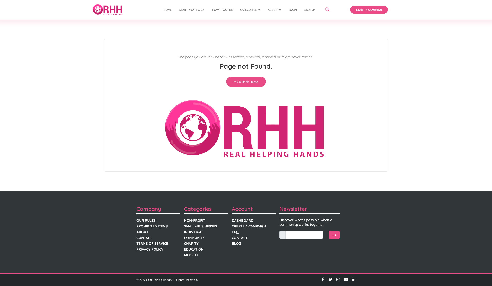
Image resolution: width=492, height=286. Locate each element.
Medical (191, 255)
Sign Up (309, 10)
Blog (236, 243)
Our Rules (146, 220)
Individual (194, 232)
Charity (191, 243)
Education (194, 249)
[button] (327, 10)
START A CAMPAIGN (191, 10)
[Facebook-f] (323, 279)
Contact (144, 238)
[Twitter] (330, 279)
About (272, 10)
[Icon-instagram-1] (338, 279)
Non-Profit (194, 220)
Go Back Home (247, 82)
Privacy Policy (149, 249)
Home (168, 10)
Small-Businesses (200, 226)
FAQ (235, 232)
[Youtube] (346, 279)
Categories (248, 10)
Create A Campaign (249, 226)
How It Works (222, 10)
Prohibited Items (152, 226)
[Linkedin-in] (354, 279)
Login (292, 10)
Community (194, 238)
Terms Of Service (152, 243)
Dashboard (242, 220)
